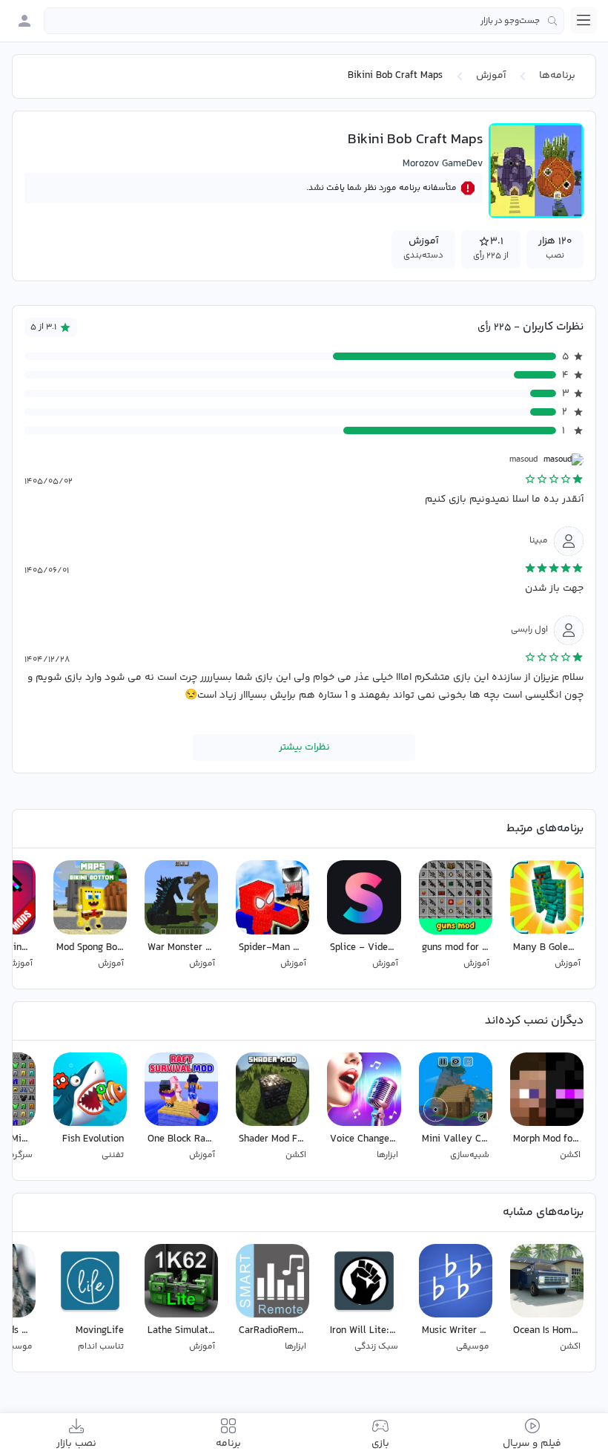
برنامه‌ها (557, 76)
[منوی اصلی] (583, 20)
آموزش (491, 76)
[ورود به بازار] (24, 20)
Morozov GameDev (443, 164)
